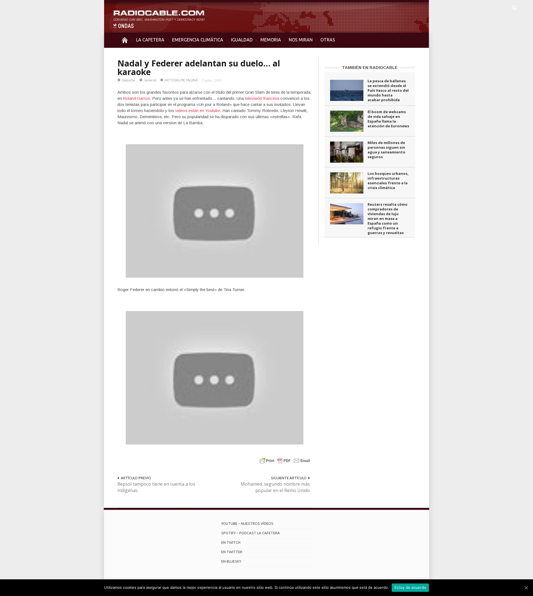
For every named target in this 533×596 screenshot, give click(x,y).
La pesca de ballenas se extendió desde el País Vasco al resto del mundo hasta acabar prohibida (388, 90)
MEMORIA (270, 39)
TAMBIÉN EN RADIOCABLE (370, 67)
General (150, 80)
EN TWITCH (230, 542)
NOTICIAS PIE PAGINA (181, 80)
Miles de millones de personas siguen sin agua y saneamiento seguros (386, 149)
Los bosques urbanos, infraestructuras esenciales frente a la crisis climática (388, 180)
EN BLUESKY (231, 561)
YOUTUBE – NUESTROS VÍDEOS (247, 523)
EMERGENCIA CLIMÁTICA (197, 39)
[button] (514, 7)
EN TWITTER (231, 552)
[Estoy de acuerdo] (526, 587)
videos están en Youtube (197, 110)
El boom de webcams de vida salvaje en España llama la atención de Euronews (388, 118)
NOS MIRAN (301, 39)
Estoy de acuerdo (410, 587)
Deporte (128, 80)
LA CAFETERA (150, 39)
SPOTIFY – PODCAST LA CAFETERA (250, 533)
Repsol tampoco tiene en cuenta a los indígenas (156, 487)
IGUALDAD (242, 39)
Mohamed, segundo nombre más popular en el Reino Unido (275, 487)
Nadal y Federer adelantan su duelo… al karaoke (198, 68)
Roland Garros (136, 98)
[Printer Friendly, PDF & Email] (285, 460)
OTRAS (327, 39)
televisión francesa (262, 98)
